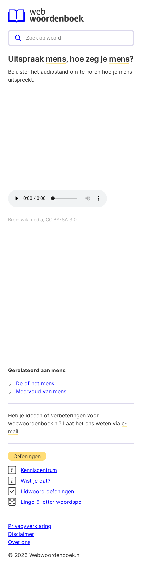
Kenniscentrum (39, 470)
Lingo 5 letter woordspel (52, 502)
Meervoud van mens (41, 391)
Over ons (19, 542)
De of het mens (35, 383)
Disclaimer (21, 534)
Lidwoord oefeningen (47, 491)
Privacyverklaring (29, 526)
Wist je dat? (35, 480)
